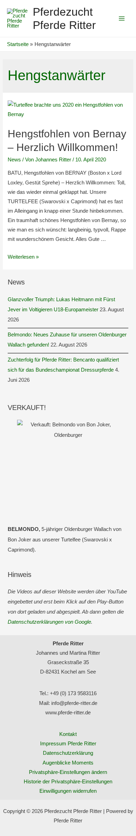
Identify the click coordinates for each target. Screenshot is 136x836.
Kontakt (68, 734)
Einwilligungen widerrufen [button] (68, 791)
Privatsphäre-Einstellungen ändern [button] (68, 772)
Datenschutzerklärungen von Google (49, 622)
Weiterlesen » (23, 257)
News (14, 159)
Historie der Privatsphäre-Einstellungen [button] (68, 781)
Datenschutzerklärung (68, 753)
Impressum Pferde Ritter (68, 743)
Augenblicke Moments (68, 763)
